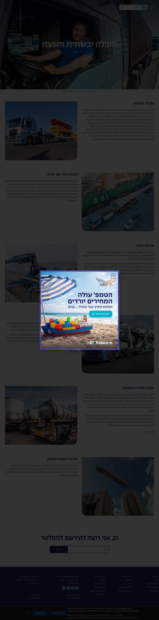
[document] (79, 310)
